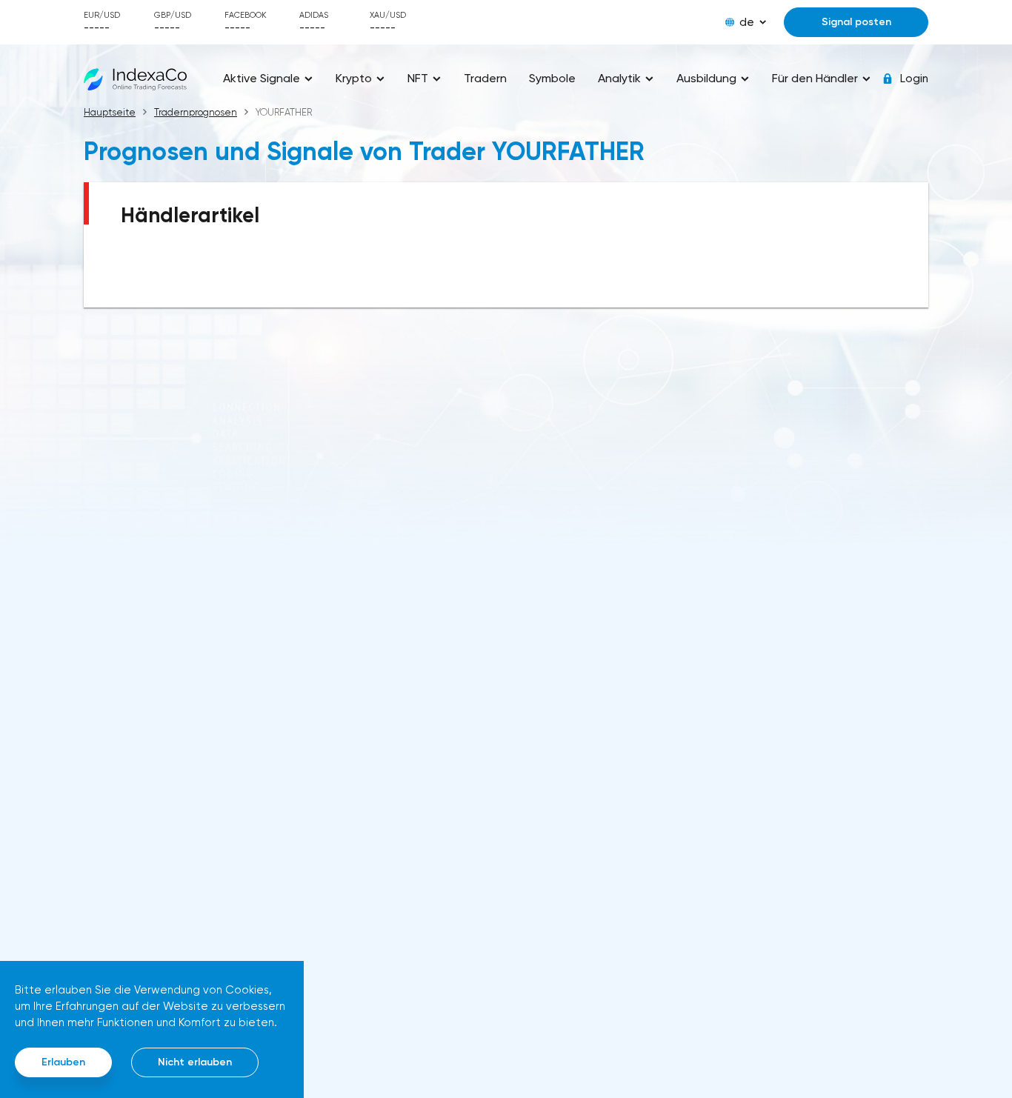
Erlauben (63, 1062)
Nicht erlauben (195, 1062)
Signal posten (856, 22)
